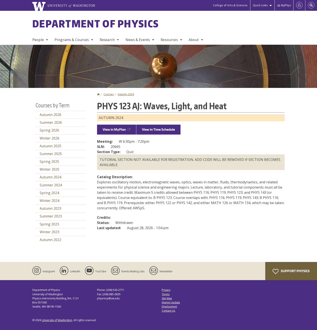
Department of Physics (95, 24)
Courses (109, 94)
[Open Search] (311, 5)
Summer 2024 (51, 185)
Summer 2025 (51, 153)
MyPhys (286, 5)
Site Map (167, 298)
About (194, 39)
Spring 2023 (49, 224)
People (38, 39)
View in (114, 129)
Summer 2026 (51, 122)
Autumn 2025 (50, 146)
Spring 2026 (49, 130)
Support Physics (295, 271)
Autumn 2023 (50, 208)
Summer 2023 (51, 216)
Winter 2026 (49, 138)
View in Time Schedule (158, 129)
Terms (165, 294)
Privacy (166, 290)
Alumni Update (171, 302)
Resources (169, 39)
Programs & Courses (72, 39)
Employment (169, 306)
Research (107, 39)
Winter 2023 (49, 232)
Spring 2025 (49, 161)
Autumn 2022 (50, 239)
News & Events (138, 39)
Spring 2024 (49, 192)
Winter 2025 (49, 169)
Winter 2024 (49, 200)
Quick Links (260, 5)
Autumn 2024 (126, 94)
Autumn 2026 (50, 114)
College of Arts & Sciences (230, 5)
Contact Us (168, 311)
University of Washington (57, 320)
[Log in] (299, 5)
